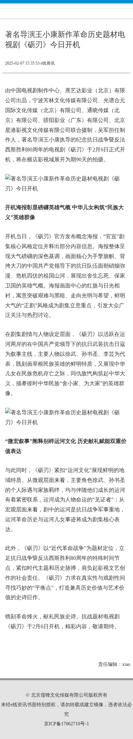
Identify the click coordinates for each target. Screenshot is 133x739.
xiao (126, 664)
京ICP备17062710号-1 (66, 723)
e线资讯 (48, 63)
